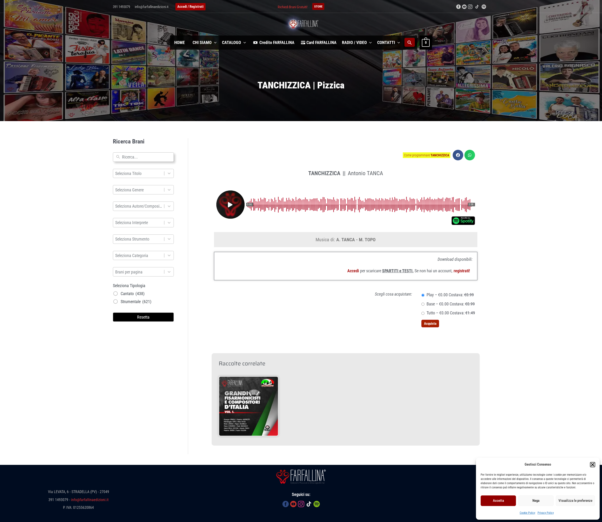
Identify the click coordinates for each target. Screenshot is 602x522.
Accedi (353, 270)
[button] (592, 464)
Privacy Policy (546, 512)
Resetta (143, 317)
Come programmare (426, 155)
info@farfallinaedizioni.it (151, 7)
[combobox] (146, 157)
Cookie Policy (527, 512)
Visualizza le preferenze (575, 500)
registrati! (462, 270)
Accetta (498, 500)
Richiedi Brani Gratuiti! (293, 7)
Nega (535, 500)
